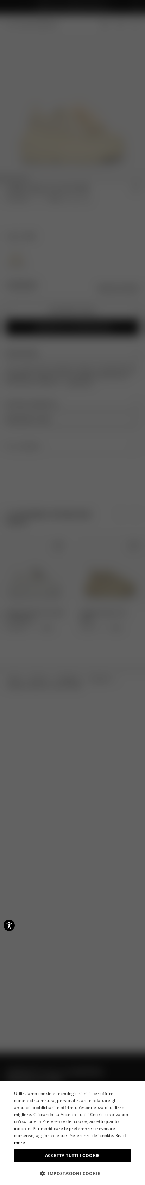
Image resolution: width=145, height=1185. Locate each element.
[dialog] (72, 1133)
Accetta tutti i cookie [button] (72, 1156)
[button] (72, 1173)
